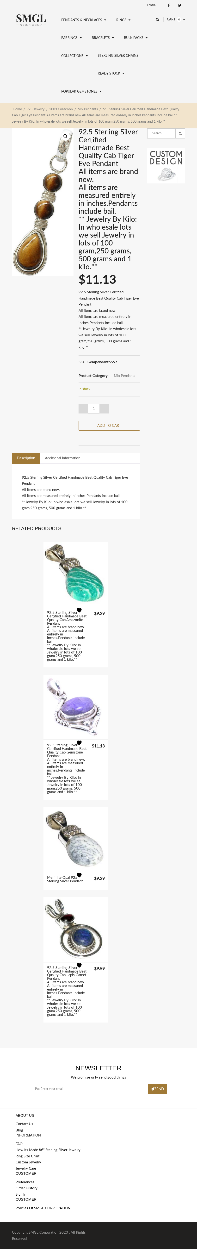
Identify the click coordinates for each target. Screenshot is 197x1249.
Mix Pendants (88, 109)
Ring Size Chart (27, 1156)
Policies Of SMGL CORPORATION (43, 1208)
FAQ (19, 1144)
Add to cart (109, 425)
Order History (26, 1188)
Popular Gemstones (79, 91)
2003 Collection (61, 109)
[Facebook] (168, 5)
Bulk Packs (133, 38)
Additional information (62, 458)
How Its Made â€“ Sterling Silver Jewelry (48, 1150)
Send (159, 1089)
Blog (19, 1130)
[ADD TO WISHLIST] (82, 613)
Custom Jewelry (28, 1162)
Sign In (21, 1194)
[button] (65, 136)
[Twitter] (179, 5)
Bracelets (101, 38)
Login (151, 5)
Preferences (25, 1182)
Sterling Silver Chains (118, 55)
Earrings (69, 38)
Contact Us (24, 1124)
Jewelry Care (26, 1168)
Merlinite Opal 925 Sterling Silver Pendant (65, 879)
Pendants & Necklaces (81, 20)
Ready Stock (109, 73)
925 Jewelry (35, 109)
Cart (171, 19)
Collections (72, 56)
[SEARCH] (180, 133)
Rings (121, 20)
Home (17, 109)
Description (26, 458)
